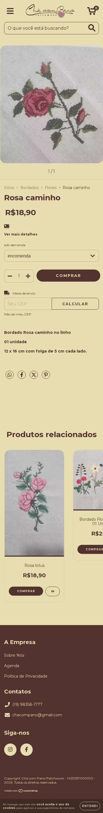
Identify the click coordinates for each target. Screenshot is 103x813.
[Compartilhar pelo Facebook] (22, 376)
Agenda (11, 665)
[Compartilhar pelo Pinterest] (46, 376)
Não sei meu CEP (17, 314)
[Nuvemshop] (21, 791)
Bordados (29, 187)
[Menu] (10, 11)
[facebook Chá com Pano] (26, 749)
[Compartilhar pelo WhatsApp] (9, 375)
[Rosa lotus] (52, 591)
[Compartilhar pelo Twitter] (34, 376)
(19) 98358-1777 (27, 704)
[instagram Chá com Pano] (10, 749)
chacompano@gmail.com (37, 714)
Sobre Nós (14, 655)
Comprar (26, 591)
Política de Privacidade (26, 676)
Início (9, 187)
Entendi (90, 806)
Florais (51, 187)
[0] (91, 12)
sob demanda (15, 245)
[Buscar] (91, 27)
